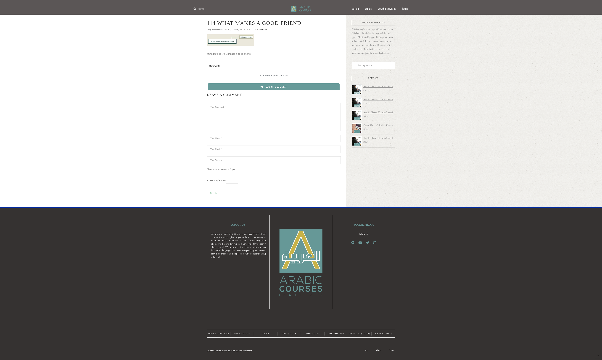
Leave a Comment (259, 30)
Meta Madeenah (245, 350)
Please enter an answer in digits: (221, 169)
